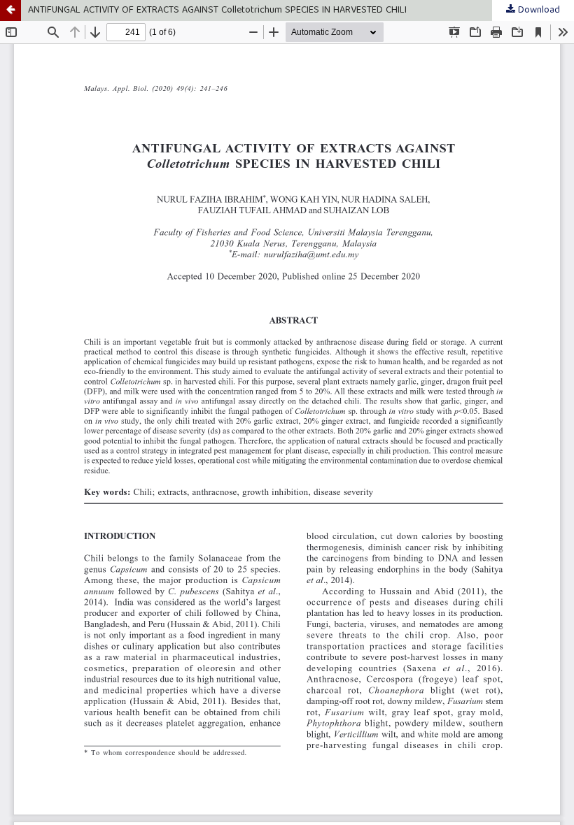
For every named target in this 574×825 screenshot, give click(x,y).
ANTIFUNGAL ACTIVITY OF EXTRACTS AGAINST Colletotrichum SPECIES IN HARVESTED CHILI (217, 10)
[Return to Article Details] (10, 10)
